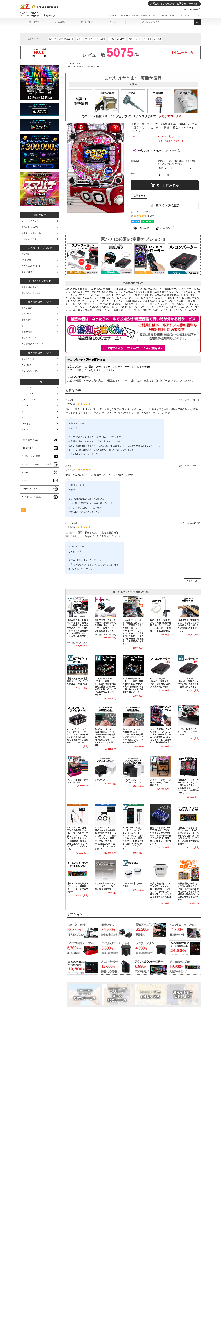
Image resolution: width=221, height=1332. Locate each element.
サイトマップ (196, 15)
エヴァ (79, 39)
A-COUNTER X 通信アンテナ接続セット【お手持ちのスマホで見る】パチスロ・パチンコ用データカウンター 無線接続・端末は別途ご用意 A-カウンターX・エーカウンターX (77, 838)
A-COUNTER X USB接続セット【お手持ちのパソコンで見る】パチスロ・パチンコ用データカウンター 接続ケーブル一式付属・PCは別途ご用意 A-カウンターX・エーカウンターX (105, 838)
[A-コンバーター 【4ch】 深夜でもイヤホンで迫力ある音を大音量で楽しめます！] (188, 665)
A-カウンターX (28, 394)
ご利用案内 (164, 15)
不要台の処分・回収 (30, 371)
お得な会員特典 (28, 308)
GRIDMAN (121, 39)
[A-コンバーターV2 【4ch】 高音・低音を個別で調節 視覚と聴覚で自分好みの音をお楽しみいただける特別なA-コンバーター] (133, 665)
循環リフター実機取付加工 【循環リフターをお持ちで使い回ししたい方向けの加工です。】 (188, 625)
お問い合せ (174, 15)
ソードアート (90, 39)
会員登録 (135, 15)
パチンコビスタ (28, 412)
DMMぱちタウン (29, 424)
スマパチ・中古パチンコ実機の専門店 (38, 15)
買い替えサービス (29, 338)
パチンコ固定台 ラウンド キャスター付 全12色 (188, 732)
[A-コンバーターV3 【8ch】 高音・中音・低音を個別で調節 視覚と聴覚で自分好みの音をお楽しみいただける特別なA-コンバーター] (105, 665)
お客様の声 (184, 15)
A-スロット (27, 388)
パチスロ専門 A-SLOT (31, 440)
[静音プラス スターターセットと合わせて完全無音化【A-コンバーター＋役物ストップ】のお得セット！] (105, 606)
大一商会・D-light (93, 66)
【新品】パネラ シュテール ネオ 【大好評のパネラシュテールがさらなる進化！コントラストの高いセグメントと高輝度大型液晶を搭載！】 (188, 836)
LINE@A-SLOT (28, 448)
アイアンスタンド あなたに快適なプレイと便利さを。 (160, 782)
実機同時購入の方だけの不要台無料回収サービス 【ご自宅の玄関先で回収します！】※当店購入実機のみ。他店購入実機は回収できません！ (188, 891)
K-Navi (25, 430)
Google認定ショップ (30, 489)
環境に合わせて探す (30, 287)
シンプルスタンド (103, 780)
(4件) (152, 216)
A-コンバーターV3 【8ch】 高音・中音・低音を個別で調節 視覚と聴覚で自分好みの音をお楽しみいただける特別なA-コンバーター (105, 686)
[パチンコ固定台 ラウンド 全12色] (77, 766)
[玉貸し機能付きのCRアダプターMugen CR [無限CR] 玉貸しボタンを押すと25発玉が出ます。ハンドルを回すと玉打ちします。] (160, 870)
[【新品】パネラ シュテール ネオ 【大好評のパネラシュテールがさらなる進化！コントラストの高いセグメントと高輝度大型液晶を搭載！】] (188, 814)
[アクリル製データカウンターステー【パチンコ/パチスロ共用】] (105, 870)
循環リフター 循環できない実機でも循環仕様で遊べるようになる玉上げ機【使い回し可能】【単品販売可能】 (160, 625)
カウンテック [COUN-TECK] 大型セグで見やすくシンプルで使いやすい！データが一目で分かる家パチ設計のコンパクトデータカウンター (160, 836)
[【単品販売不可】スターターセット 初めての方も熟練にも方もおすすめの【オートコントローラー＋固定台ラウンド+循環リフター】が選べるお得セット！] (77, 606)
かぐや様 (147, 39)
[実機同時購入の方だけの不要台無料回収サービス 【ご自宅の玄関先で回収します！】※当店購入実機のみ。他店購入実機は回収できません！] (188, 870)
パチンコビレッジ (29, 418)
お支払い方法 (150, 994)
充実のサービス (84, 994)
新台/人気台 (60, 22)
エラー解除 (26, 365)
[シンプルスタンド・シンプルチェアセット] (133, 766)
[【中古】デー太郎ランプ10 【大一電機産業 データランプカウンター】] (77, 870)
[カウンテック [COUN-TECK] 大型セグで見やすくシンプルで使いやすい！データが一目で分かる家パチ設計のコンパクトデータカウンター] (160, 814)
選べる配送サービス (117, 994)
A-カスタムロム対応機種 (32, 266)
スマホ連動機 (27, 272)
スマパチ (52, 39)
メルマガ (25, 480)
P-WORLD (26, 406)
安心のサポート (28, 359)
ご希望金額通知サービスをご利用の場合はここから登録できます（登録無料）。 (133, 348)
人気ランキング (86, 22)
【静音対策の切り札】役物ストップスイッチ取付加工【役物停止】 (77, 681)
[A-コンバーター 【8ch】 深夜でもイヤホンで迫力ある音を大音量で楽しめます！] (160, 665)
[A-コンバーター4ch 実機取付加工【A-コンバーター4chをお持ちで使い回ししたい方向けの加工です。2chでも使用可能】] (133, 715)
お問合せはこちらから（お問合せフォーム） (174, 3)
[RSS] (23, 510)
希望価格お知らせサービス (32, 344)
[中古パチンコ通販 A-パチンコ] (39, 9)
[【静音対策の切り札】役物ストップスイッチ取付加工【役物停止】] (77, 665)
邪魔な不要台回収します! (182, 994)
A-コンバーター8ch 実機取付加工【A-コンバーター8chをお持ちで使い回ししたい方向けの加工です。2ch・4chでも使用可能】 (105, 737)
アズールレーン (134, 39)
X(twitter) (25, 472)
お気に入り (114, 15)
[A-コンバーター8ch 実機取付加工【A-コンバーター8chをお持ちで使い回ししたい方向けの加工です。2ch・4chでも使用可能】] (105, 715)
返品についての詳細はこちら (144, 212)
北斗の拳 (157, 39)
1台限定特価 (27, 260)
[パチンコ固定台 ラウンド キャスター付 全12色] (188, 715)
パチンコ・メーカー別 (75, 66)
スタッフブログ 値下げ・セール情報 (36, 464)
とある (111, 39)
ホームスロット (28, 400)
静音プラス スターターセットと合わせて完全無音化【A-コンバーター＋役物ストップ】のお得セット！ (105, 625)
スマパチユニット (66, 39)
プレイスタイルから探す (32, 293)
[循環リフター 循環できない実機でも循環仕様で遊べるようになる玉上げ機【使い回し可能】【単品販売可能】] (160, 606)
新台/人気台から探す (30, 227)
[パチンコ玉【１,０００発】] (133, 870)
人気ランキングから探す (32, 233)
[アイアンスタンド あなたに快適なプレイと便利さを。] (160, 766)
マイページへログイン (149, 15)
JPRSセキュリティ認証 (31, 497)
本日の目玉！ (27, 254)
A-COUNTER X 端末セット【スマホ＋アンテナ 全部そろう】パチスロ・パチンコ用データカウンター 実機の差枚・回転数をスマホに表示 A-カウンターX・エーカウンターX (133, 838)
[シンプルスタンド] (105, 766)
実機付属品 (26, 320)
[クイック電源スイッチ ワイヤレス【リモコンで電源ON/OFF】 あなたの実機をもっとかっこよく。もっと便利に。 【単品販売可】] (160, 715)
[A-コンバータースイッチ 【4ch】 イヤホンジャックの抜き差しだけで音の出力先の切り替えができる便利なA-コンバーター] (77, 715)
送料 (23, 326)
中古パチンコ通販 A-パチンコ (32, 13)
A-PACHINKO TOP (72, 63)
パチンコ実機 (33, 22)
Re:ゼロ (102, 39)
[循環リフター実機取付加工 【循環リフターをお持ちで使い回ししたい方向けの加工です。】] (188, 606)
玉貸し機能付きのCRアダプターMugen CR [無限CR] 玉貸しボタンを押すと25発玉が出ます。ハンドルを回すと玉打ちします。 (160, 891)
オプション (112, 22)
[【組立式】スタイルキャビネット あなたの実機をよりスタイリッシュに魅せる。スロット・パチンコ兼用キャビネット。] (188, 766)
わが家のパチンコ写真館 (32, 456)
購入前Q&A (26, 314)
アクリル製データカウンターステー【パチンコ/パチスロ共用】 (105, 886)
